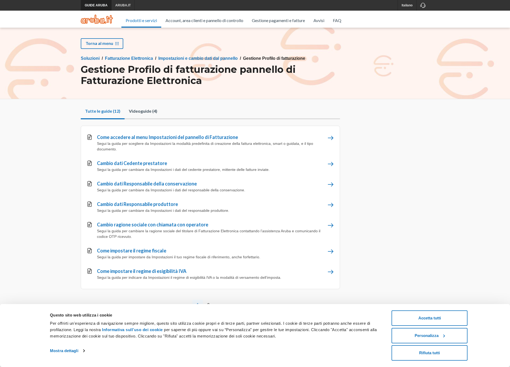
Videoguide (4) (143, 110)
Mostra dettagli (64, 350)
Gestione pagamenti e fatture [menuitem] (278, 20)
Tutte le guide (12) (102, 110)
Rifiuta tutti (429, 353)
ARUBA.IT (123, 5)
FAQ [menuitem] (337, 20)
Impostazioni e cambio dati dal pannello (198, 58)
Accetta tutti (429, 318)
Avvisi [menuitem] (318, 20)
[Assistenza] (422, 5)
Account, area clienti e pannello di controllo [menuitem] (204, 20)
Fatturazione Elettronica (129, 58)
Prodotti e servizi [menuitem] (141, 20)
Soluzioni (90, 58)
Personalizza (427, 335)
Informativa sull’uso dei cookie (132, 329)
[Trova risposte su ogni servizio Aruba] (97, 19)
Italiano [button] (407, 5)
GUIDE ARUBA (96, 5)
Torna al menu (99, 43)
